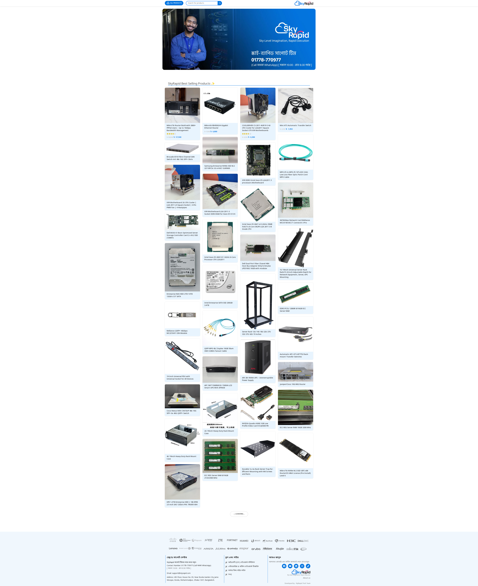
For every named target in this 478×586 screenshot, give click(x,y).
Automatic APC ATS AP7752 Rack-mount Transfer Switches (294, 355)
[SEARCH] (220, 3)
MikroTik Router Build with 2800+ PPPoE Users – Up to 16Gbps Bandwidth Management (181, 128)
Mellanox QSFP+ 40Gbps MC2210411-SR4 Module (177, 332)
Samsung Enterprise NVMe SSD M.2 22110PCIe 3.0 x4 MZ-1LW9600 (219, 167)
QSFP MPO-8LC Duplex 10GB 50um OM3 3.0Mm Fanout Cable (219, 349)
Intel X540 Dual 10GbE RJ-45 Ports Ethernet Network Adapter (219, 522)
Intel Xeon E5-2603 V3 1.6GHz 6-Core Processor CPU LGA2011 (220, 258)
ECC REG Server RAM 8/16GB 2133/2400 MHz (216, 476)
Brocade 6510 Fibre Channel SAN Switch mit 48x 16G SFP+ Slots (181, 158)
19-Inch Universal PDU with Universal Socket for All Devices (180, 377)
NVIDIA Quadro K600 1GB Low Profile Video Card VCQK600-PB (255, 424)
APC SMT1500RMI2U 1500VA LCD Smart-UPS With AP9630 (218, 386)
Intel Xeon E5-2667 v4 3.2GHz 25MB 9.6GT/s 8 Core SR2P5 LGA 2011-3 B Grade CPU (257, 226)
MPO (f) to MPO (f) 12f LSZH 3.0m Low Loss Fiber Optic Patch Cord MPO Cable (294, 174)
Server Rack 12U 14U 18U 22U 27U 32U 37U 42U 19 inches (256, 333)
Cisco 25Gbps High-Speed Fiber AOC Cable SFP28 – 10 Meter (257, 518)
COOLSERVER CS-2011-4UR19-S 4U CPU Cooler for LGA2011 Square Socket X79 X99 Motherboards (256, 128)
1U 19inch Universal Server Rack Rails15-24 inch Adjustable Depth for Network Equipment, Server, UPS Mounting (295, 273)
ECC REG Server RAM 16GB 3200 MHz (295, 427)
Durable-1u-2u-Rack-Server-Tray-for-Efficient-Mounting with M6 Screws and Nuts (257, 471)
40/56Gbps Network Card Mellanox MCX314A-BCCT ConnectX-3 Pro (295, 221)
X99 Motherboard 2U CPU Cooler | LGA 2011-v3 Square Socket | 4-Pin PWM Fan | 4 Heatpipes (181, 205)
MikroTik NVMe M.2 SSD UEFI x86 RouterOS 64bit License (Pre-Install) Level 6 (295, 473)
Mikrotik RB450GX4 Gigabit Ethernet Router (216, 126)
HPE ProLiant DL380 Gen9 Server (218, 567)
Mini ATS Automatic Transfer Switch (295, 125)
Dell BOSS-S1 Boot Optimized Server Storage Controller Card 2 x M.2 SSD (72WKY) (182, 235)
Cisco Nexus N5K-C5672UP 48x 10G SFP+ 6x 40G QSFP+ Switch (181, 412)
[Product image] (182, 105)
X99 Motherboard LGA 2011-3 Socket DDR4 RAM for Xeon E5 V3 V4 (219, 212)
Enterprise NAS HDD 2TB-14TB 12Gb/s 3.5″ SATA (180, 295)
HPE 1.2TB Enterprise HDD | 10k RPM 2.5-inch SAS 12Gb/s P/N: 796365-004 (182, 503)
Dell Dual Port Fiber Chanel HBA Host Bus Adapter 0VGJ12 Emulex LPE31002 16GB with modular (256, 266)
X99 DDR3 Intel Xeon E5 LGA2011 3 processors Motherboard (257, 181)
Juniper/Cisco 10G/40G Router (292, 384)
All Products (176, 3)
